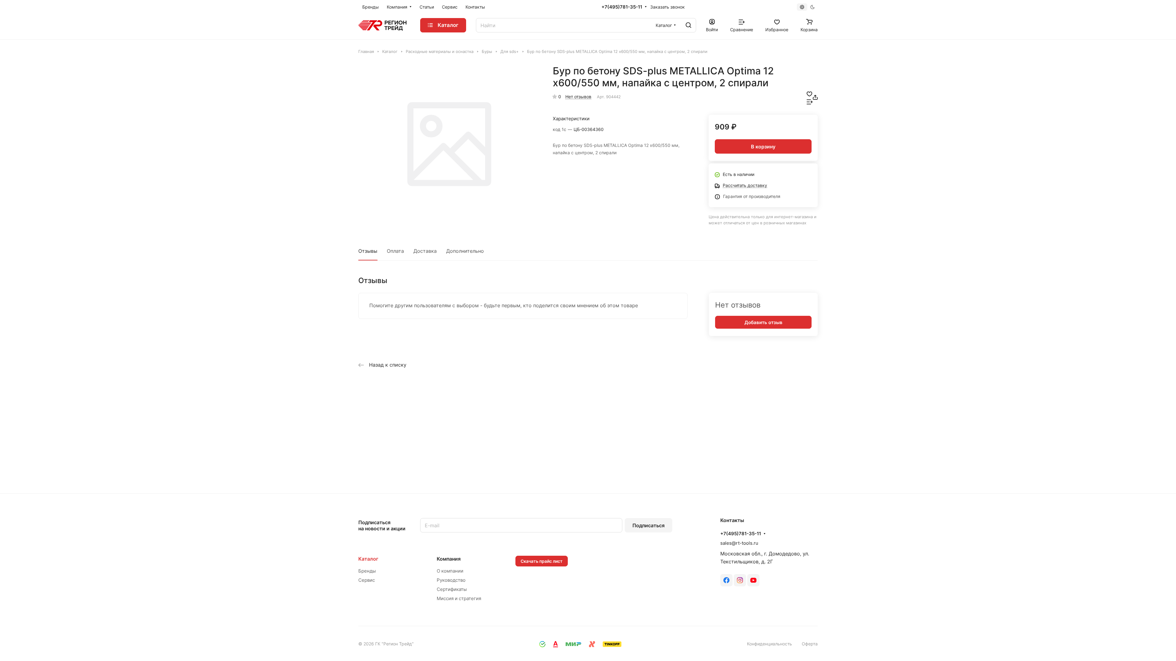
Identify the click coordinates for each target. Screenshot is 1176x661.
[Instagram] (740, 580)
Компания (449, 559)
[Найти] (688, 25)
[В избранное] (809, 93)
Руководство (451, 580)
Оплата (395, 251)
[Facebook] (726, 580)
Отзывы (367, 251)
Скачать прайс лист (542, 561)
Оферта (810, 643)
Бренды (367, 571)
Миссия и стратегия (459, 598)
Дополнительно (465, 251)
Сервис (366, 580)
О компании (450, 571)
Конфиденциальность (769, 643)
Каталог (368, 559)
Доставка (425, 251)
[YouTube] (753, 580)
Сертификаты (452, 589)
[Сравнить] (810, 101)
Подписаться (648, 525)
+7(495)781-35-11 (621, 7)
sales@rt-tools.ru (739, 543)
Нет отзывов (578, 96)
